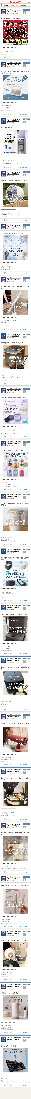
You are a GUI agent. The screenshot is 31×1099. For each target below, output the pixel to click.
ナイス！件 (9, 58)
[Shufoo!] (15, 1)
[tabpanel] (15, 32)
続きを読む (5, 54)
